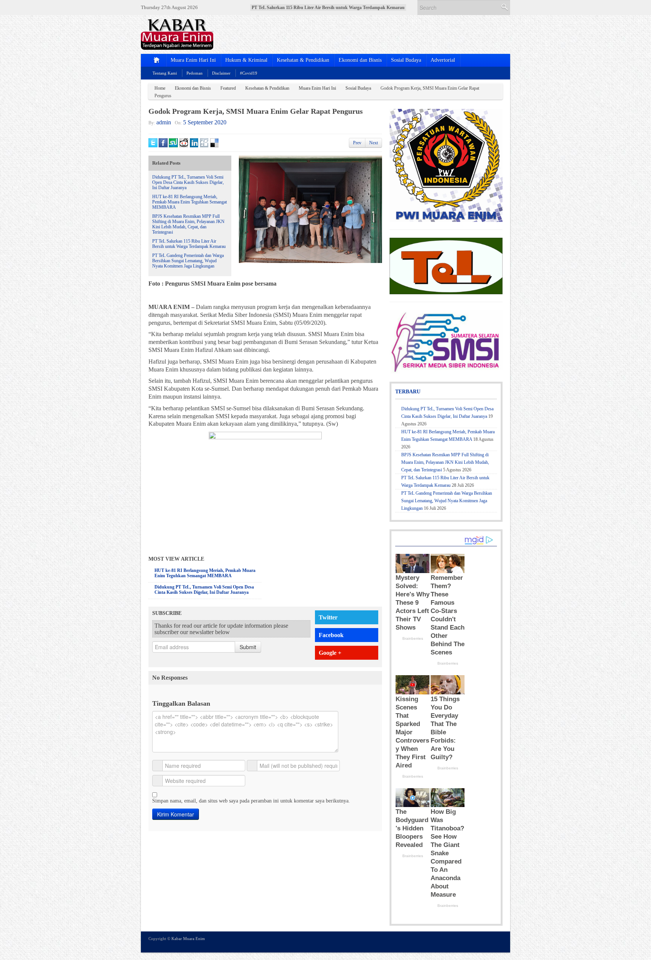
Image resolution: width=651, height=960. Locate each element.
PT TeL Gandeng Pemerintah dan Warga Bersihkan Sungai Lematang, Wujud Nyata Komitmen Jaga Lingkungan (188, 261)
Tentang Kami (165, 73)
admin (163, 122)
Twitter (328, 617)
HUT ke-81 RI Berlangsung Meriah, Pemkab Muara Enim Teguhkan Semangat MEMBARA (189, 202)
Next (373, 142)
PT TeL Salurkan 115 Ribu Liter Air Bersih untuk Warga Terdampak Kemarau (189, 243)
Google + (330, 653)
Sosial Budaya (406, 60)
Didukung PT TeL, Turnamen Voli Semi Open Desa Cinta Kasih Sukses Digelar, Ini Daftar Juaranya (188, 182)
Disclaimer (221, 73)
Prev (357, 142)
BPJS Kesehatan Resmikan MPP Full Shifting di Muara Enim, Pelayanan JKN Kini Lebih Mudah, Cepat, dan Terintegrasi (188, 224)
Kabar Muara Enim (188, 938)
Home (159, 88)
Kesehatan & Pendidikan (303, 60)
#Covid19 (248, 73)
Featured (228, 88)
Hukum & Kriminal (246, 60)
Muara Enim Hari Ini (193, 60)
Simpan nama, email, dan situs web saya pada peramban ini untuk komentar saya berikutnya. (251, 801)
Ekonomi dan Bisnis (360, 60)
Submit (248, 647)
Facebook (331, 635)
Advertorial (443, 60)
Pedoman (194, 73)
